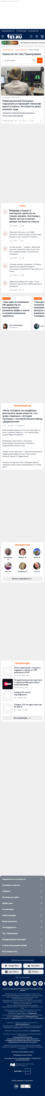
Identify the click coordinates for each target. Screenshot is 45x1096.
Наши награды (9, 915)
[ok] (16, 983)
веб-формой (40, 1018)
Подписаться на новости (14, 879)
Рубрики (6, 891)
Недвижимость (8, 31)
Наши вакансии (9, 921)
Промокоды (21, 31)
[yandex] (40, 983)
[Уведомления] (36, 36)
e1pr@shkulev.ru (35, 1031)
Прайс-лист (7, 903)
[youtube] (34, 983)
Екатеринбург (8, 50)
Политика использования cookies (22, 1052)
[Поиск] (31, 36)
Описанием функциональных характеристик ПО (22, 1039)
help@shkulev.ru (16, 1018)
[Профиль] (42, 36)
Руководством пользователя (22, 1037)
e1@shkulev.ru (32, 1013)
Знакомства (33, 31)
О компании (8, 909)
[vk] (10, 983)
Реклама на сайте (10, 897)
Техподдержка (9, 927)
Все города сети (9, 951)
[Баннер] (9, 43)
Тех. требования (10, 933)
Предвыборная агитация (14, 939)
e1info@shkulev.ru (18, 1016)
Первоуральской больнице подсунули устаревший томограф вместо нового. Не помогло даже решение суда (21, 105)
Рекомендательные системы (22, 1055)
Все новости (21, 50)
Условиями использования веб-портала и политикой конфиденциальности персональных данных (22, 1041)
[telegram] (4, 983)
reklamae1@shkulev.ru (22, 1024)
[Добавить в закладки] (41, 120)
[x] (28, 983)
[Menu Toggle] (3, 36)
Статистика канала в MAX (14, 945)
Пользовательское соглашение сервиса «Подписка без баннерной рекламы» (22, 1059)
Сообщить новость (11, 885)
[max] (22, 983)
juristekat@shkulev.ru (31, 1016)
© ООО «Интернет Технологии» (22, 1081)
